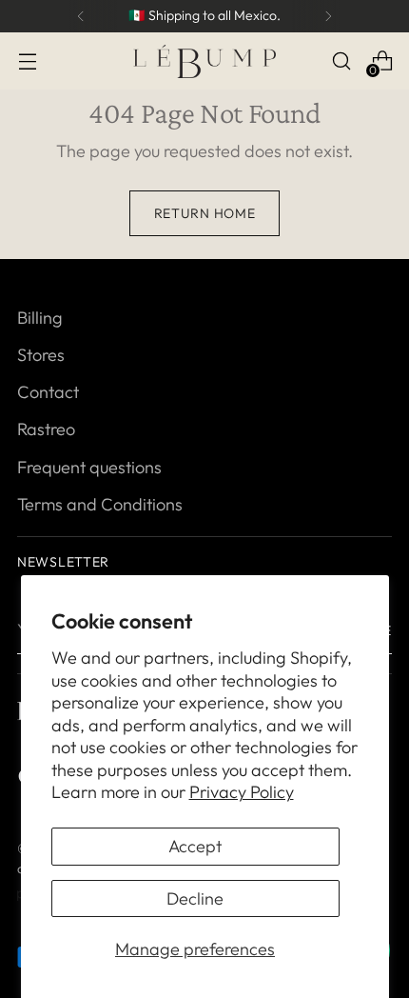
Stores (41, 355)
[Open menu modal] (27, 61)
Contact (48, 392)
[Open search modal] (340, 61)
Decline (195, 898)
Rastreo (46, 429)
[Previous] (81, 16)
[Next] (328, 16)
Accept (195, 846)
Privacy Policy (241, 792)
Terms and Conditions (100, 504)
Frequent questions (89, 467)
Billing (40, 318)
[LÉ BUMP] (204, 61)
